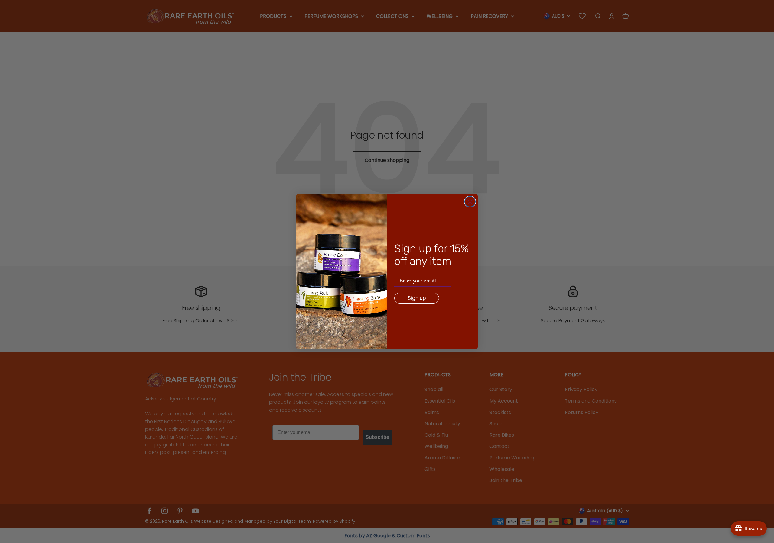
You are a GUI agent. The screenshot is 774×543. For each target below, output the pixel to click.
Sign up (417, 298)
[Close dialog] (470, 201)
